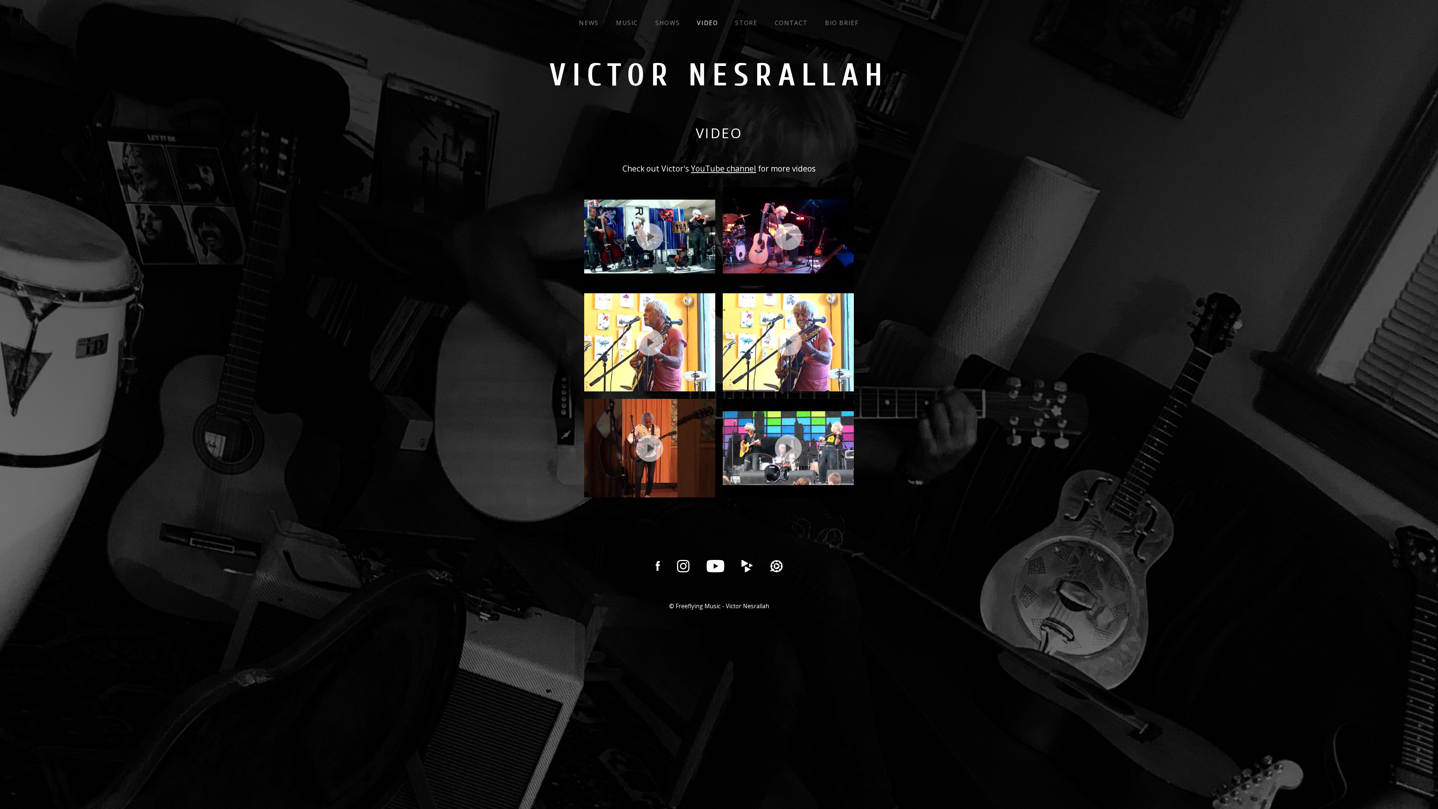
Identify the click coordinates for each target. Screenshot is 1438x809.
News (588, 23)
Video (707, 23)
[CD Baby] (747, 566)
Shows (667, 23)
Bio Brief (842, 23)
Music (627, 23)
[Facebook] (658, 566)
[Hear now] (776, 566)
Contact (791, 23)
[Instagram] (683, 566)
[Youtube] (715, 566)
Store (746, 23)
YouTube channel (723, 168)
